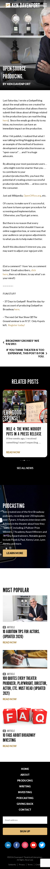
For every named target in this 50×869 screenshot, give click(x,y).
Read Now (10, 642)
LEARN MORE (15, 553)
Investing (25, 792)
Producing (25, 780)
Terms (30, 864)
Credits (38, 864)
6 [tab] (29, 460)
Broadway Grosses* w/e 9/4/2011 (22, 342)
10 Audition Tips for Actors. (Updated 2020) (21, 634)
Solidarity (12, 864)
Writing (25, 786)
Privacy (22, 864)
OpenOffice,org (32, 195)
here (5, 120)
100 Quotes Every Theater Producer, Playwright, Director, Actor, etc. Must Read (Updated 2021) (25, 686)
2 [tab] (22, 460)
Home (25, 768)
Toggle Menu (45, 5)
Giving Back (25, 803)
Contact (25, 809)
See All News (25, 468)
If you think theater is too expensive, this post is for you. (25, 353)
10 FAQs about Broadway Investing (19, 738)
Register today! (16, 325)
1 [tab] (20, 460)
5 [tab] (27, 460)
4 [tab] (25, 460)
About (25, 774)
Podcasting (25, 798)
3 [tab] (24, 460)
